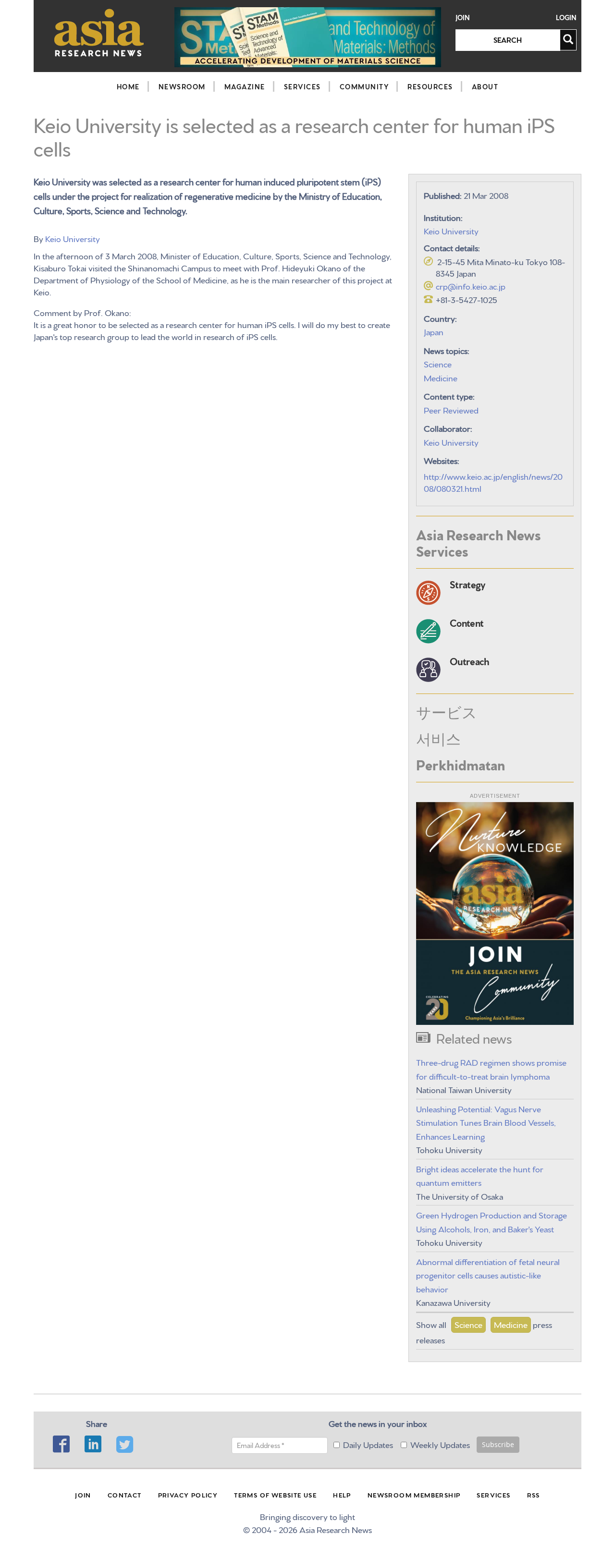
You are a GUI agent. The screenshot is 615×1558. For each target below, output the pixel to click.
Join (462, 17)
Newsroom (182, 86)
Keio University (72, 237)
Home (128, 86)
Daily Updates (368, 1443)
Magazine (244, 86)
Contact (125, 1494)
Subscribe (498, 1444)
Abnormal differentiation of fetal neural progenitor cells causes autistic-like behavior (488, 1274)
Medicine (440, 377)
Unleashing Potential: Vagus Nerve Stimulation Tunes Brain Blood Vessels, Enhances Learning (486, 1122)
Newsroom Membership (414, 1494)
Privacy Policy (188, 1494)
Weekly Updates (440, 1443)
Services (302, 86)
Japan (433, 331)
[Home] (99, 32)
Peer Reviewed (451, 409)
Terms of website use (275, 1494)
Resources (430, 86)
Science (438, 363)
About (485, 86)
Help (342, 1494)
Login (566, 17)
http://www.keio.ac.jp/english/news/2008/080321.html (493, 481)
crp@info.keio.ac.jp (470, 285)
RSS (533, 1494)
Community (364, 86)
